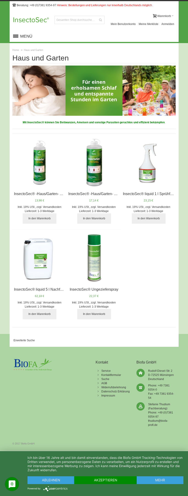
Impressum (108, 395)
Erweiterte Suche (24, 340)
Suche (105, 379)
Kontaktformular (111, 375)
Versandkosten (52, 207)
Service (106, 370)
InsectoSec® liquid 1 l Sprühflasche (152, 194)
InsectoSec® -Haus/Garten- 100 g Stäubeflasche (53, 194)
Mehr (160, 480)
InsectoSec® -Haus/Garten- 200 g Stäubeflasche (107, 194)
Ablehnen (51, 480)
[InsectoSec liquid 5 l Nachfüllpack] (39, 258)
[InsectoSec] (31, 20)
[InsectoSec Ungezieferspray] (93, 258)
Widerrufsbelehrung (113, 387)
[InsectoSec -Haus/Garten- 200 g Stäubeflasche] (93, 162)
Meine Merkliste (148, 24)
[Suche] (100, 20)
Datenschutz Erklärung (115, 391)
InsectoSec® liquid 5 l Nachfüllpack (43, 289)
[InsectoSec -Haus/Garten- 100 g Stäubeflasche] (39, 162)
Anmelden (167, 24)
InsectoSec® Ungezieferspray (94, 289)
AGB (104, 383)
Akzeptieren (105, 480)
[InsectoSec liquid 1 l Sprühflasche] (148, 162)
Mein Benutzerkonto (123, 24)
